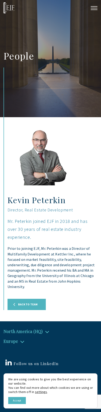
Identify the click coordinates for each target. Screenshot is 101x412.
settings (41, 392)
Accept (17, 400)
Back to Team (28, 304)
